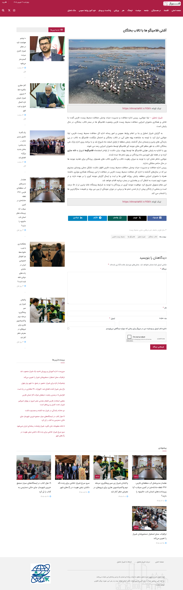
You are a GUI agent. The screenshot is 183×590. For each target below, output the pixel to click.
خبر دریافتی (148, 230)
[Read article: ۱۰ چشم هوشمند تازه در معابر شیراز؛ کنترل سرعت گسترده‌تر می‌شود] (47, 48)
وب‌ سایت (163, 318)
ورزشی (116, 10)
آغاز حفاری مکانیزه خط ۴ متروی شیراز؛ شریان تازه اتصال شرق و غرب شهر (21, 98)
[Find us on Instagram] (14, 11)
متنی (141, 230)
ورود (3, 2)
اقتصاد (166, 10)
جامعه (146, 10)
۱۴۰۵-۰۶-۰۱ (161, 500)
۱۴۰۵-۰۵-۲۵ (160, 543)
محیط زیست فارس (118, 236)
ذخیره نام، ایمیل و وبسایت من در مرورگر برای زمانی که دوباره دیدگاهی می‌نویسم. (136, 328)
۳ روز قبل (20, 230)
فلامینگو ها (131, 236)
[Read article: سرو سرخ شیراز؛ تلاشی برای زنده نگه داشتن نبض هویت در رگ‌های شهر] (72, 467)
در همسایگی (156, 10)
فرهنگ (129, 10)
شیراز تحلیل (141, 236)
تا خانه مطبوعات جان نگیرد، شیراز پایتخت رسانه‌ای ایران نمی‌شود (41, 426)
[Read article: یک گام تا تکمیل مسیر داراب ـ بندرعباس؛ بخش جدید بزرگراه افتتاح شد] (47, 142)
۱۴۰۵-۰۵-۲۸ (83, 492)
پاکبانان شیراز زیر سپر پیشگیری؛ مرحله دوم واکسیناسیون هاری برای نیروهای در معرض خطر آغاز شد (111, 487)
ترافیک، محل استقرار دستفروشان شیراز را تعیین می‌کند (44, 377)
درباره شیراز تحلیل (143, 562)
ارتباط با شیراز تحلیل (124, 562)
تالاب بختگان (152, 236)
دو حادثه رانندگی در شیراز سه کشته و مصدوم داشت (45, 410)
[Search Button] (3, 10)
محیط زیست (133, 230)
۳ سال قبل (163, 230)
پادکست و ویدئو (105, 10)
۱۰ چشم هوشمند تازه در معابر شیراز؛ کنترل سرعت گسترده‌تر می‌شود (21, 51)
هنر (123, 10)
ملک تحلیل (72, 10)
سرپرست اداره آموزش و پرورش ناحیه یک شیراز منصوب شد (42, 371)
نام (165, 308)
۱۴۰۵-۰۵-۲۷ (45, 496)
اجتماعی (59, 476)
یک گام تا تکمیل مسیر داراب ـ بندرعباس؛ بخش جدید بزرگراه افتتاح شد (21, 145)
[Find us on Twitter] (9, 11)
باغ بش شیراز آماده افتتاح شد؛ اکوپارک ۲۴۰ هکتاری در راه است (41, 389)
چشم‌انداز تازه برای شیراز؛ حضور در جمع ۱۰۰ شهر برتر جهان (43, 383)
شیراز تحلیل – (156, 118)
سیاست (138, 10)
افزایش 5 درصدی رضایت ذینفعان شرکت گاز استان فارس (43, 395)
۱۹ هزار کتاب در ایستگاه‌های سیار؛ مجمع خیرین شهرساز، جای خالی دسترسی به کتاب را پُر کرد (34, 487)
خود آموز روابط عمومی (87, 10)
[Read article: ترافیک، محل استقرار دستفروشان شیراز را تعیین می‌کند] (149, 518)
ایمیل (112, 318)
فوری (20, 476)
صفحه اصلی (176, 10)
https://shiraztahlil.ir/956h (136, 108)
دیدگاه (163, 269)
